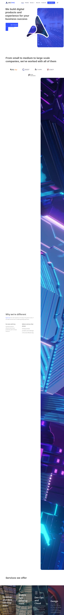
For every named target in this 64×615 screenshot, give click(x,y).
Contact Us (43, 2)
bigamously (8, 317)
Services (32, 2)
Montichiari (11, 27)
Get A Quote (51, 2)
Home (22, 2)
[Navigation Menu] (57, 2)
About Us (38, 2)
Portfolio (27, 2)
